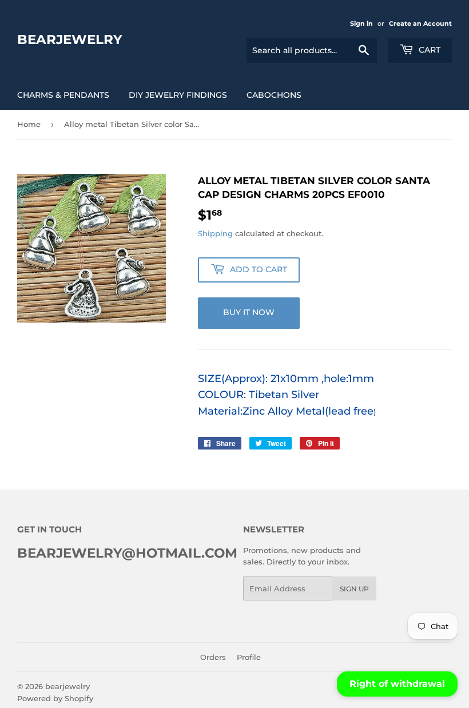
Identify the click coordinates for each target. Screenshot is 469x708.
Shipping (215, 233)
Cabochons (274, 95)
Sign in (361, 23)
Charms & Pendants (63, 95)
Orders (213, 657)
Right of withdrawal (397, 683)
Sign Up (354, 588)
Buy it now (249, 312)
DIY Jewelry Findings (178, 95)
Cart (428, 50)
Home (29, 124)
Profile (249, 657)
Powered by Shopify (55, 698)
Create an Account (420, 23)
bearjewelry (69, 39)
